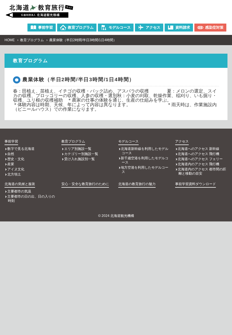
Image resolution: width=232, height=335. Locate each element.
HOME (10, 40)
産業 (10, 164)
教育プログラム (32, 40)
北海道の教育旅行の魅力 (137, 184)
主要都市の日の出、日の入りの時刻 (31, 198)
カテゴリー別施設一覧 (81, 154)
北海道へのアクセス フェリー (200, 159)
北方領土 (14, 174)
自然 (10, 154)
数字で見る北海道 (21, 149)
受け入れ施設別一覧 (79, 159)
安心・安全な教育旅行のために (85, 184)
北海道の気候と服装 (20, 184)
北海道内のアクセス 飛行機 (198, 164)
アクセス (182, 141)
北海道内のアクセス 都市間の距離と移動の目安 (202, 171)
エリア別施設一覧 (77, 149)
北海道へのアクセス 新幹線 (198, 149)
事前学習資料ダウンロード (195, 184)
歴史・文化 (15, 159)
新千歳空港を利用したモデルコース (144, 160)
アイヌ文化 (15, 169)
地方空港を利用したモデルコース (144, 170)
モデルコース (128, 141)
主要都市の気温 (19, 191)
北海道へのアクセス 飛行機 (198, 154)
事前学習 (11, 141)
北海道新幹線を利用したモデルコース (144, 151)
